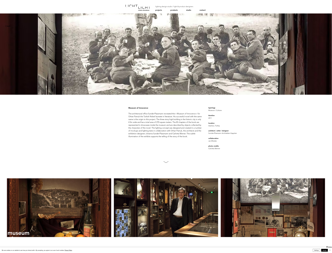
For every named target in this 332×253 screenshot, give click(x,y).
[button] (162, 10)
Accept (324, 250)
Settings (316, 250)
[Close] (330, 250)
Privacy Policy (68, 250)
